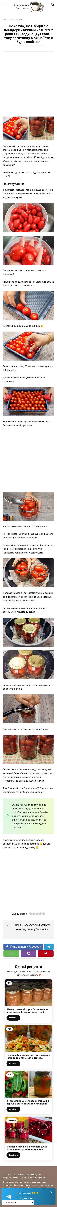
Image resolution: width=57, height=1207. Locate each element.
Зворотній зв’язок (11, 1178)
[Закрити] (51, 1192)
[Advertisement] (28, 84)
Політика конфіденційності (33, 1178)
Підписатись (27, 1198)
